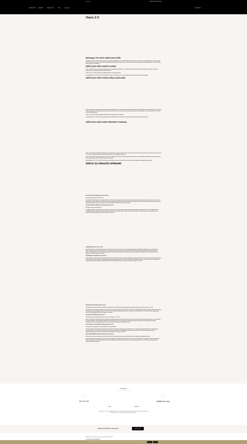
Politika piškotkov (96, 439)
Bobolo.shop (88, 1)
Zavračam (156, 442)
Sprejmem (150, 442)
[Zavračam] (245, 442)
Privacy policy (89, 439)
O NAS (109, 406)
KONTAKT (136, 406)
